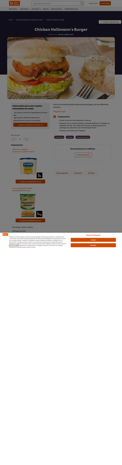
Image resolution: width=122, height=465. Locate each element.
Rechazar (93, 245)
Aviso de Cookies (14, 245)
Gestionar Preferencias (93, 235)
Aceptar (93, 240)
